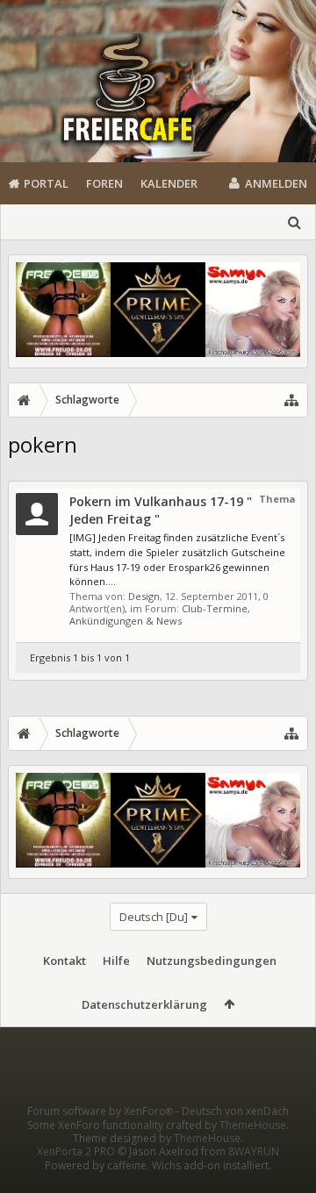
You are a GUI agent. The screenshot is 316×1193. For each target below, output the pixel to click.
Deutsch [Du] (153, 917)
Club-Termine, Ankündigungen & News (159, 614)
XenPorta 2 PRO (76, 1151)
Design (144, 596)
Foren (104, 183)
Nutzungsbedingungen (211, 960)
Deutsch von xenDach (235, 1111)
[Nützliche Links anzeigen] (291, 400)
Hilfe (116, 960)
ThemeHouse (252, 1125)
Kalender (169, 183)
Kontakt (64, 960)
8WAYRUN (253, 1151)
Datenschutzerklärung (144, 1004)
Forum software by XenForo (100, 1111)
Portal (46, 183)
